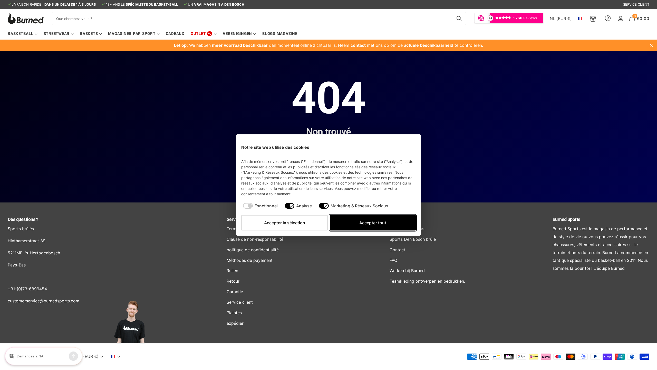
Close (651, 45)
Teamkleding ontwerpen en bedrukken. (427, 281)
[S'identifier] (620, 18)
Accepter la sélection (284, 222)
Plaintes (234, 312)
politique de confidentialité (253, 249)
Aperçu (406, 147)
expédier (235, 323)
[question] (608, 18)
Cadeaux (175, 33)
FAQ (393, 260)
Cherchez (459, 18)
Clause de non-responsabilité (255, 239)
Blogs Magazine (279, 33)
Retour (233, 281)
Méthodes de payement (250, 260)
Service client (240, 302)
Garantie (235, 291)
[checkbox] (260, 206)
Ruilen (232, 270)
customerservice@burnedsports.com (43, 300)
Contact (397, 249)
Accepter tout (372, 222)
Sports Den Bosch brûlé (413, 239)
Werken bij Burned (407, 270)
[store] (592, 18)
